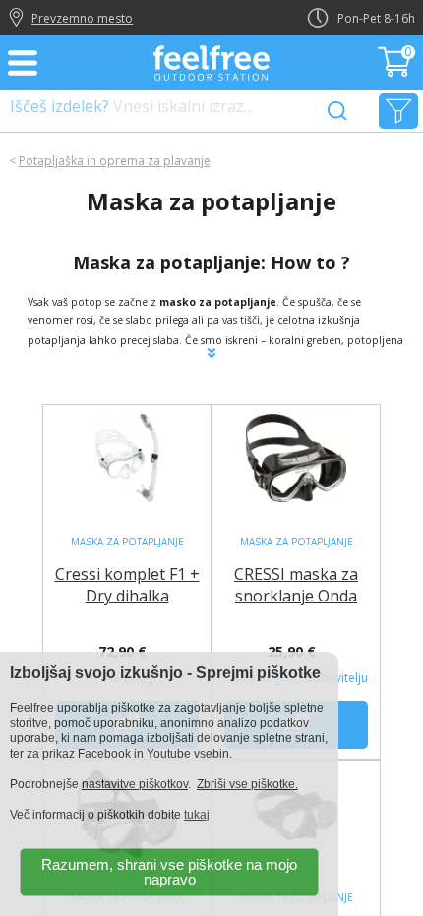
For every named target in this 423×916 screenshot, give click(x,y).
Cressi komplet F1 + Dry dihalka (127, 584)
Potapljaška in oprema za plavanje (115, 160)
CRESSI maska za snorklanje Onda (296, 584)
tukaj (197, 815)
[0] (396, 71)
